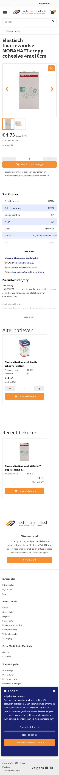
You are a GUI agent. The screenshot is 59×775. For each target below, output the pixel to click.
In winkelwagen (28, 396)
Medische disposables (12, 625)
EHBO (5, 607)
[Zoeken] (53, 22)
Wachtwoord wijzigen (11, 683)
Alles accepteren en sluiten (29, 742)
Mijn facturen (8, 674)
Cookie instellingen (29, 727)
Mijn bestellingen (9, 679)
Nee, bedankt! (29, 734)
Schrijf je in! (29, 559)
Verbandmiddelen (10, 634)
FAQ (4, 593)
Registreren (44, 3)
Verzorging (7, 638)
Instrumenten (8, 620)
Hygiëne (6, 616)
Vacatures (6, 656)
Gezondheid (7, 612)
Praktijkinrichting (9, 629)
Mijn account (8, 589)
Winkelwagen (8, 670)
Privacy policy (8, 585)
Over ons (6, 652)
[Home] (29, 12)
